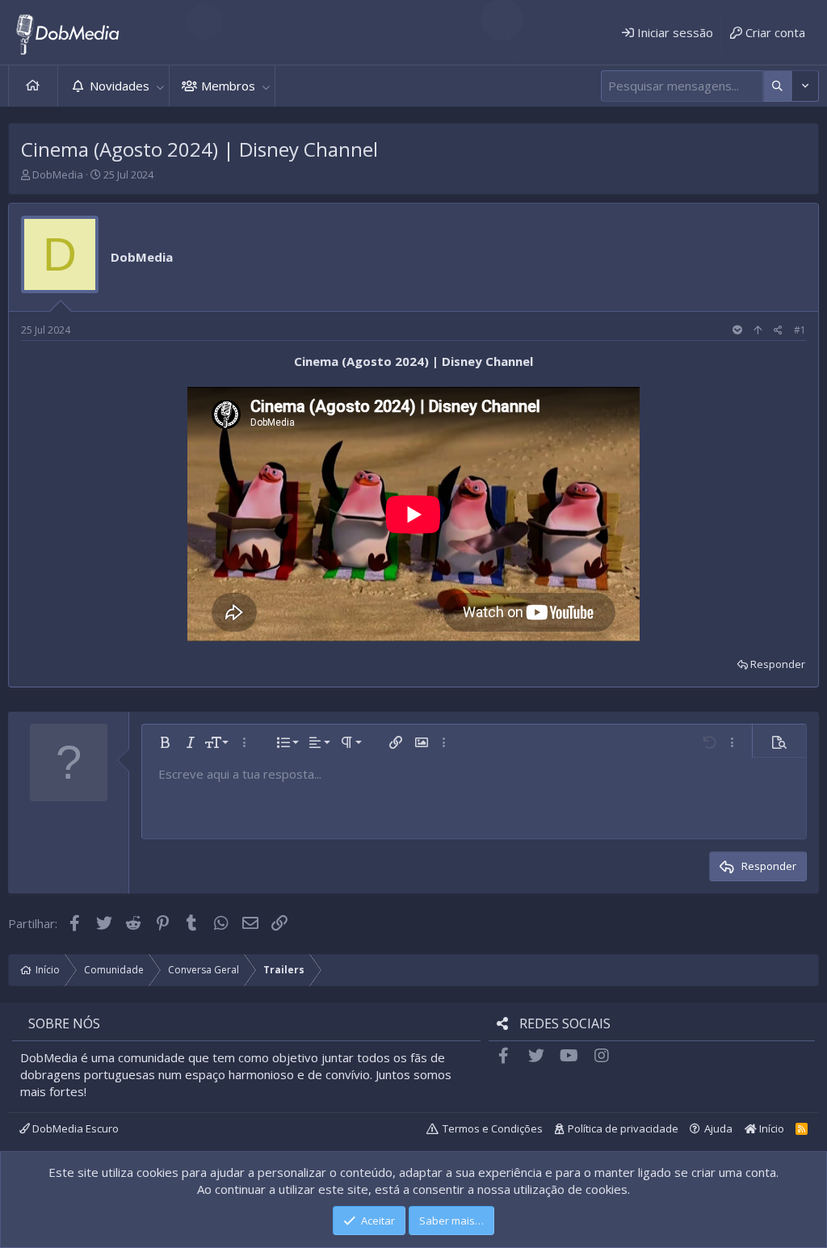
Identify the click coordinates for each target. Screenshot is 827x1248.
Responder (777, 664)
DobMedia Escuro (74, 1128)
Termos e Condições (493, 1128)
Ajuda (718, 1128)
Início (33, 86)
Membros (228, 86)
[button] (160, 86)
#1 (800, 330)
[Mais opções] (777, 86)
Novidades (119, 86)
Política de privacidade (623, 1128)
